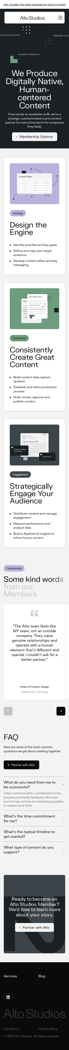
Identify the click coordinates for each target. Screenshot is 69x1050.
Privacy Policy (48, 1028)
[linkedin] (8, 997)
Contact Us (11, 1028)
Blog (41, 976)
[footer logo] (34, 1014)
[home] (32, 17)
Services (10, 976)
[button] (59, 17)
